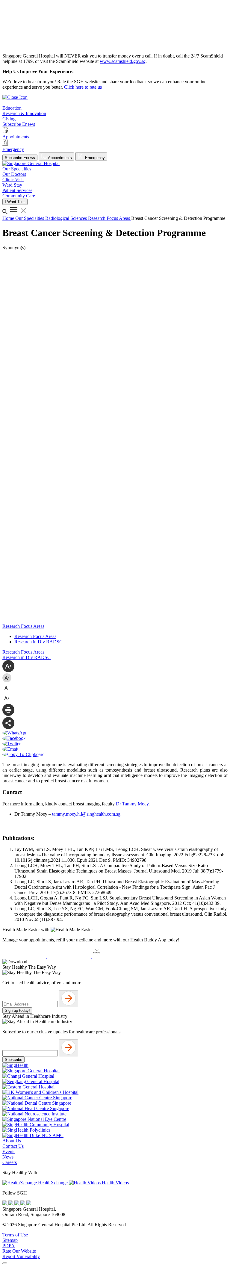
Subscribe (13, 1059)
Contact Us (13, 1146)
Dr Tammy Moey (132, 803)
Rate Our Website (19, 1251)
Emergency (94, 157)
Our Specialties (30, 218)
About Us (11, 1140)
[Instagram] (17, 1203)
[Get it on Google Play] (69, 956)
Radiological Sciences (66, 218)
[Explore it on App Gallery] (114, 956)
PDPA (8, 1245)
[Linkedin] (28, 1203)
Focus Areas (119, 218)
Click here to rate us (83, 87)
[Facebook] (5, 1203)
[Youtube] (11, 1203)
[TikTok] (23, 1203)
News (7, 1156)
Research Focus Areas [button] (23, 626)
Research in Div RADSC (38, 641)
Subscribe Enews (20, 157)
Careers (9, 1162)
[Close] (4, 1263)
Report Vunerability (21, 1256)
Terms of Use (15, 1234)
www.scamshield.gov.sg (123, 61)
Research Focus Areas (35, 636)
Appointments (59, 157)
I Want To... (15, 201)
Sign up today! (17, 1010)
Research (97, 218)
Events (8, 1151)
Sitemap (10, 1240)
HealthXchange (53, 1182)
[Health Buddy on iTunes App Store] (24, 956)
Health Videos (115, 1182)
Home (8, 218)
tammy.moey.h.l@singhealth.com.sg (86, 814)
